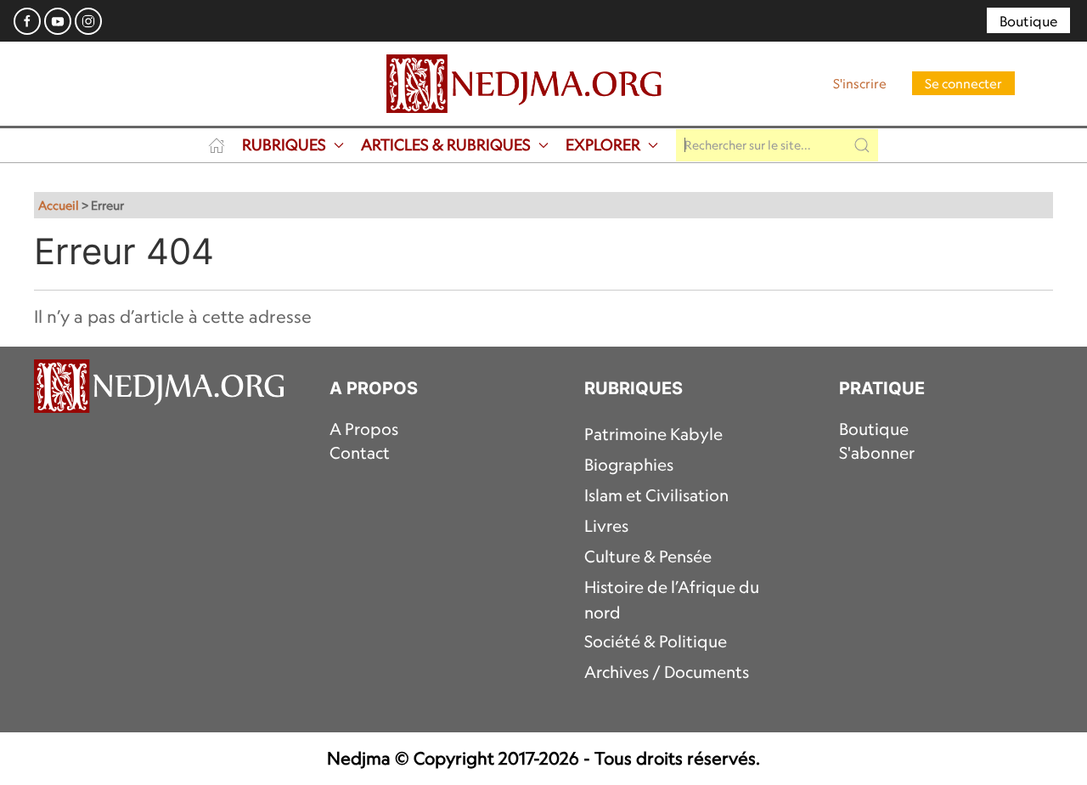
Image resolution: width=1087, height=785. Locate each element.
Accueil (58, 205)
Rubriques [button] (284, 144)
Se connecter (963, 83)
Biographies (628, 464)
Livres (606, 526)
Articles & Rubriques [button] (446, 144)
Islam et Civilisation (656, 495)
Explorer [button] (603, 144)
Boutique (1028, 21)
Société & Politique (655, 641)
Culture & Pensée (648, 556)
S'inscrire (860, 83)
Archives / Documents (666, 672)
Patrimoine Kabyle (653, 434)
